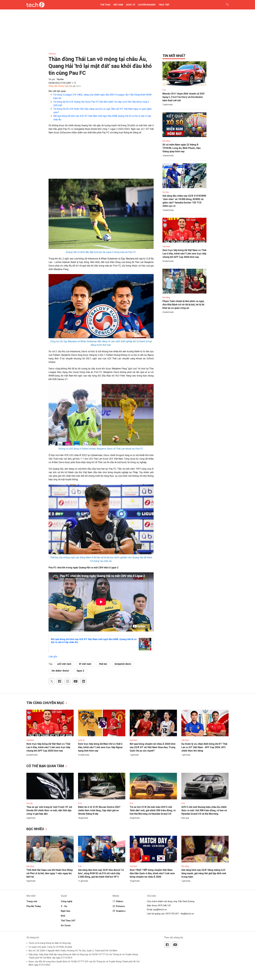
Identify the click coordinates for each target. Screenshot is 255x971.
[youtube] (75, 681)
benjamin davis (123, 664)
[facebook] (60, 681)
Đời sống (166, 141)
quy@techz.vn (160, 909)
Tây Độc (60, 79)
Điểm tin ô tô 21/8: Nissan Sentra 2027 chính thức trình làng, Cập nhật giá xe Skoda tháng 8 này (99, 810)
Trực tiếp (163, 5)
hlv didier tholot (60, 670)
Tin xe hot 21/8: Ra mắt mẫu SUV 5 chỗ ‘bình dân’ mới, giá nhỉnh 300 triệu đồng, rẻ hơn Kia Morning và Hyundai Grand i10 (153, 810)
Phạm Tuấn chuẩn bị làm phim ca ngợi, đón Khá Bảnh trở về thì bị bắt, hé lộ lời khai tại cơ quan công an (183, 304)
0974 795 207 (172, 913)
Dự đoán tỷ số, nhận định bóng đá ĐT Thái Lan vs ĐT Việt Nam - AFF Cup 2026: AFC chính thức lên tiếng (204, 747)
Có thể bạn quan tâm (45, 766)
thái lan (103, 664)
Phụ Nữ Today (33, 906)
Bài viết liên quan (57, 91)
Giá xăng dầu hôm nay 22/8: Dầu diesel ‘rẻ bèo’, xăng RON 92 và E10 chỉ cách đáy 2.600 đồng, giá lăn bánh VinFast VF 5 (101, 873)
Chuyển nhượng (147, 5)
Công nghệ (66, 901)
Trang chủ (31, 901)
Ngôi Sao (65, 911)
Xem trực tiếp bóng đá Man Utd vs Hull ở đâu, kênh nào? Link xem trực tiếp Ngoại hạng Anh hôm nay (100, 747)
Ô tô (164, 90)
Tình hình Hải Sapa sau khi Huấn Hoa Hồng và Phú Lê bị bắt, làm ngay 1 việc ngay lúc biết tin (49, 873)
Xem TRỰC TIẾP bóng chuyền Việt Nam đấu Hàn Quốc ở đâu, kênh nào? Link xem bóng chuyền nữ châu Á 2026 (152, 873)
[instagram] (67, 681)
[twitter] (52, 681)
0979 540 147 (164, 905)
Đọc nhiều (35, 829)
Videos (119, 901)
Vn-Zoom (66, 925)
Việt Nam (118, 5)
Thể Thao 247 (68, 920)
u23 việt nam (64, 664)
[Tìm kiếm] (225, 4)
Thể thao (105, 5)
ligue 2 (80, 670)
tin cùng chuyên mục (45, 703)
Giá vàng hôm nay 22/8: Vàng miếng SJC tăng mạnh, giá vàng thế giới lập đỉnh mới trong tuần (203, 873)
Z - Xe (64, 906)
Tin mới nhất (173, 56)
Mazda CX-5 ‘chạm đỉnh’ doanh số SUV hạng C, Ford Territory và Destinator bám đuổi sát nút (183, 97)
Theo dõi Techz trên (59, 86)
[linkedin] (83, 681)
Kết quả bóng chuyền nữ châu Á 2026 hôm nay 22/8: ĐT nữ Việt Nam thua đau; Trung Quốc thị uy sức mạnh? (152, 747)
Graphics (120, 911)
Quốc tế (130, 5)
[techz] (35, 4)
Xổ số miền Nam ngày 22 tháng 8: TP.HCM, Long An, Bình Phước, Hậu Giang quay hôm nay (181, 148)
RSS (63, 916)
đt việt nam (85, 664)
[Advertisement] (101, 158)
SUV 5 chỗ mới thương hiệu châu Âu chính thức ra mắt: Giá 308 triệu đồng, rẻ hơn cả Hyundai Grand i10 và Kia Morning (204, 810)
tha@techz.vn (187, 913)
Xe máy (165, 192)
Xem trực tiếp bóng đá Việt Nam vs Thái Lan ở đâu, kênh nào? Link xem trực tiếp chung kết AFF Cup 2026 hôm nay (184, 253)
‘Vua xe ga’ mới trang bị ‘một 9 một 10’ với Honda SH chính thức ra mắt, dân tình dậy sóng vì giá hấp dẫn (49, 810)
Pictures (120, 906)
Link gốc (53, 656)
